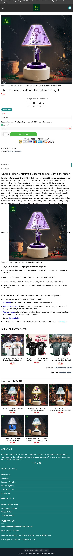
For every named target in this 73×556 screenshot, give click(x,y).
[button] (2, 8)
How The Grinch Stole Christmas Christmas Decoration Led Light (36, 439)
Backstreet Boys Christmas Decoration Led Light (36, 409)
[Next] (71, 350)
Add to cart (23, 134)
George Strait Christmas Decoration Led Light (12, 439)
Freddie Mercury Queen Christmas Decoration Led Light (60, 409)
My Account (5, 475)
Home (3, 86)
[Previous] (1, 350)
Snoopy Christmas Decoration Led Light (12, 409)
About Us (4, 478)
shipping (62, 321)
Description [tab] (5, 165)
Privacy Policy (6, 512)
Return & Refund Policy (9, 504)
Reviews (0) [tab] (5, 168)
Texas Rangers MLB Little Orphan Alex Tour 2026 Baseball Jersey (36, 359)
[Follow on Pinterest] (40, 463)
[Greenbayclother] (36, 8)
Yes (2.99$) (7, 125)
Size (3, 114)
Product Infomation (8, 482)
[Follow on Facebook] (33, 463)
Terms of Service (7, 515)
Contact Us (5, 493)
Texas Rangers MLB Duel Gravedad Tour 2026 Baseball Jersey (60, 360)
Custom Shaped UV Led (16, 86)
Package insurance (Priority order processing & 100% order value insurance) (27, 122)
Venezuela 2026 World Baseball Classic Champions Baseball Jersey (12, 360)
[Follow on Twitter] (37, 463)
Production (7, 303)
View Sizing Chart (7, 486)
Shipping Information (9, 508)
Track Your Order (7, 489)
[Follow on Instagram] (35, 463)
